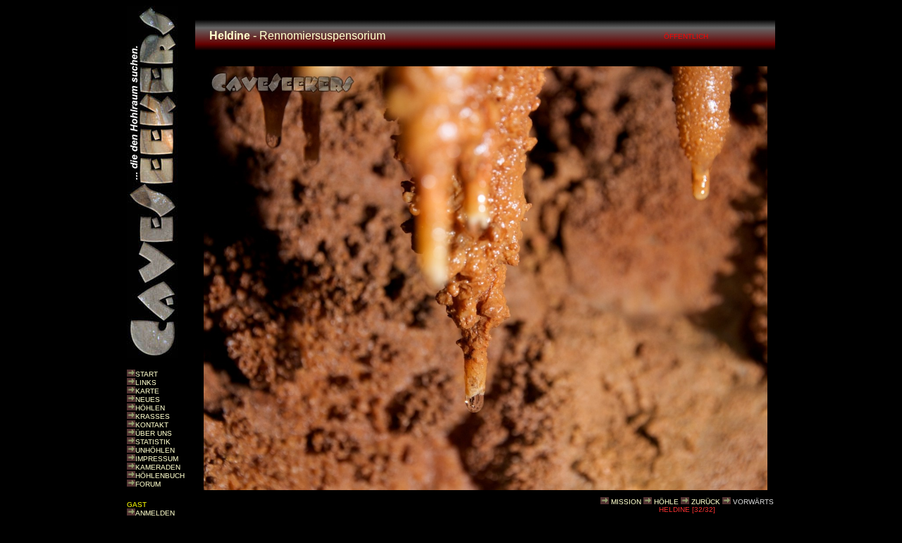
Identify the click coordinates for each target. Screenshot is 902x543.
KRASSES (152, 416)
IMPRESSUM (156, 459)
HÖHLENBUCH (160, 476)
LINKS (145, 382)
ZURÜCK (705, 502)
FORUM (148, 484)
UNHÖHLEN (155, 450)
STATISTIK (153, 442)
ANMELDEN (155, 513)
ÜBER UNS (153, 433)
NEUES (147, 399)
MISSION (626, 502)
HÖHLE (666, 502)
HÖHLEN (150, 408)
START (146, 374)
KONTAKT (151, 425)
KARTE (147, 391)
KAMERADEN (157, 467)
